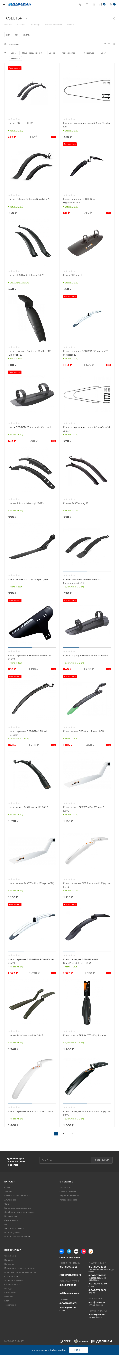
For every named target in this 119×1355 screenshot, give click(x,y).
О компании (10, 1256)
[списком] (109, 44)
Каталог (9, 1182)
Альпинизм (10, 1200)
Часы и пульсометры (14, 1228)
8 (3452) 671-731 (67, 1308)
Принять (78, 1350)
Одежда (8, 1187)
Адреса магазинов (13, 1280)
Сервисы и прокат (13, 1284)
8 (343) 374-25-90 (101, 1269)
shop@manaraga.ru (70, 1275)
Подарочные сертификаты (17, 1236)
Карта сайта (10, 1292)
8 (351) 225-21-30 (97, 1303)
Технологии (10, 1305)
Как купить (64, 1187)
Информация (12, 1250)
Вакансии (9, 1260)
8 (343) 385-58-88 (68, 1267)
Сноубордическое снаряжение (19, 1212)
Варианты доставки (69, 1196)
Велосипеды (10, 1216)
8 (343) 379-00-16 (97, 1291)
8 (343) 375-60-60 (98, 1284)
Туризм (8, 1191)
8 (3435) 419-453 (97, 1315)
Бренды (8, 1288)
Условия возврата (68, 1200)
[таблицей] (114, 44)
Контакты (9, 1264)
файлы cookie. (58, 1350)
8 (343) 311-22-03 (67, 1285)
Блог (6, 1301)
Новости (8, 1296)
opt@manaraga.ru (69, 1293)
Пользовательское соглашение (19, 1268)
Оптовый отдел (11, 1276)
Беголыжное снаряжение (17, 1196)
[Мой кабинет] (94, 4)
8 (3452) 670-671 (67, 1303)
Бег (6, 1224)
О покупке (66, 1182)
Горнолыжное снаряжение (17, 1208)
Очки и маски (11, 1220)
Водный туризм (12, 1232)
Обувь (7, 1204)
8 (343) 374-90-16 (97, 1277)
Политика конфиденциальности (20, 1272)
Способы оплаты (67, 1191)
